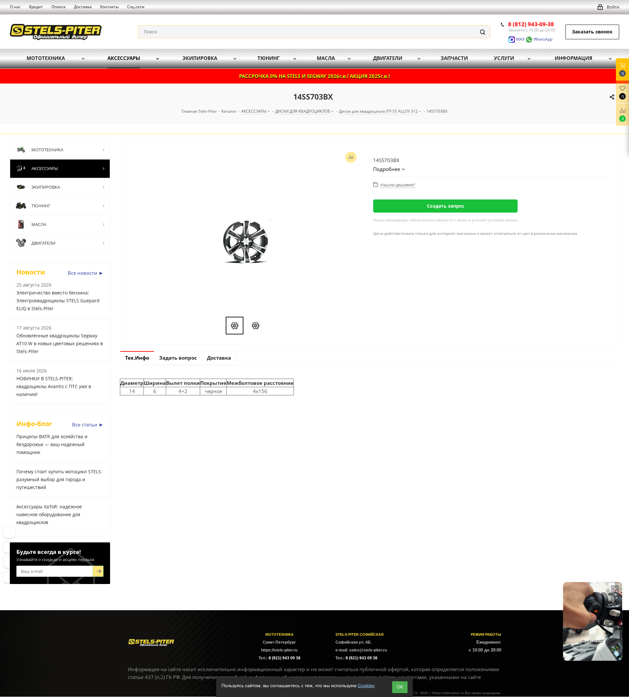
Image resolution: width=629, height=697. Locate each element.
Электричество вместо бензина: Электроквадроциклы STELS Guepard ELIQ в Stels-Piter (58, 300)
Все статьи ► (88, 424)
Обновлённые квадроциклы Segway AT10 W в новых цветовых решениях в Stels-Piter (59, 343)
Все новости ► (86, 273)
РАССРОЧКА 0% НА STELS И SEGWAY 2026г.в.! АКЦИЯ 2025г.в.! (314, 76)
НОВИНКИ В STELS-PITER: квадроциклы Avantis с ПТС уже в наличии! (53, 386)
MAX (519, 39)
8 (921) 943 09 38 (284, 658)
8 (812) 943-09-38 (531, 24)
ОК (400, 686)
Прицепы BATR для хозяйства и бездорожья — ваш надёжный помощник (51, 444)
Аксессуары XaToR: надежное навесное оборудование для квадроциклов (49, 514)
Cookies (366, 685)
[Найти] (482, 31)
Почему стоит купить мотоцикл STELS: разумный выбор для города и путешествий (59, 479)
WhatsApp (542, 39)
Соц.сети (135, 6)
